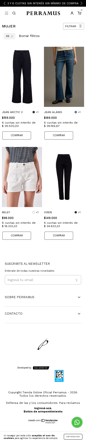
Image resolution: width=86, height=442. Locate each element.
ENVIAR (43, 78)
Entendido (73, 437)
